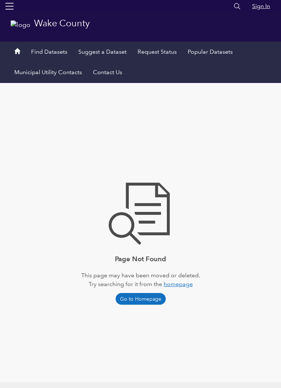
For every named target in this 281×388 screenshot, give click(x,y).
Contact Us (107, 72)
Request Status (157, 51)
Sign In (261, 6)
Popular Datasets (210, 51)
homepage (178, 284)
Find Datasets (49, 51)
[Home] (17, 52)
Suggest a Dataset (102, 51)
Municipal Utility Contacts (48, 72)
